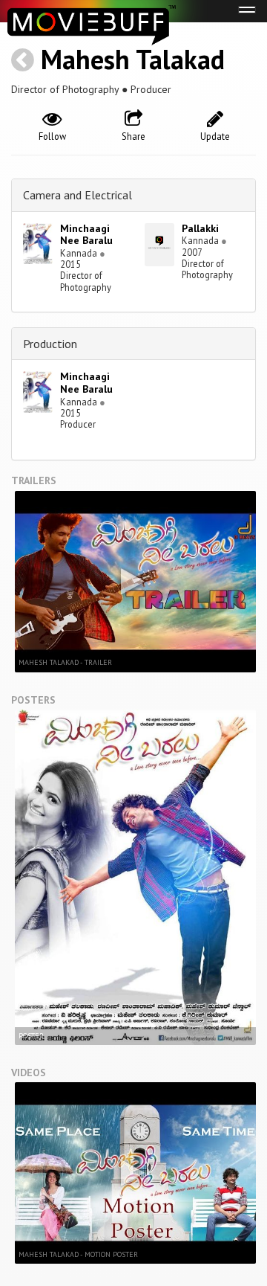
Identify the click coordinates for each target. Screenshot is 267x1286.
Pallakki (200, 228)
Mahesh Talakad (133, 59)
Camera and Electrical (77, 194)
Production (50, 343)
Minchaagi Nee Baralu (86, 235)
